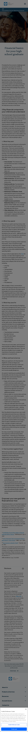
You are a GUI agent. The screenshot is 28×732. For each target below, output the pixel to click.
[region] (14, 719)
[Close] (26, 709)
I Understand (14, 729)
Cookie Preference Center (14, 724)
